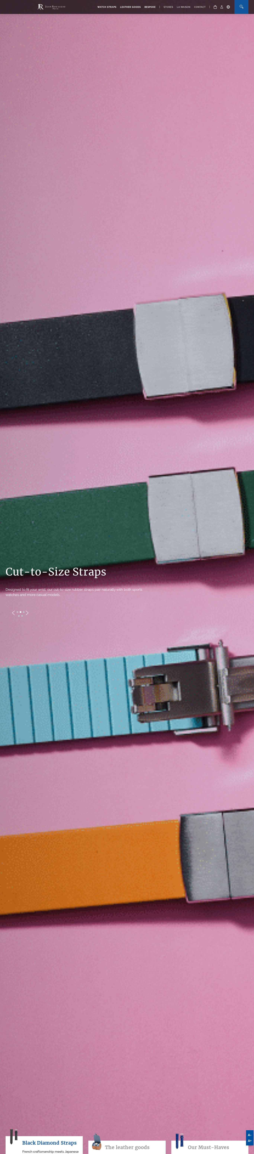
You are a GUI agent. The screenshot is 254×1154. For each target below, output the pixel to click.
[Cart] (215, 7)
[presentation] (13, 613)
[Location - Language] (228, 7)
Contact (200, 7)
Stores (168, 7)
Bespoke (150, 7)
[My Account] (222, 7)
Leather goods (130, 7)
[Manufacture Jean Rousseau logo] (51, 7)
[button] (17, 612)
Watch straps (106, 7)
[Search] (241, 7)
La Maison (183, 7)
